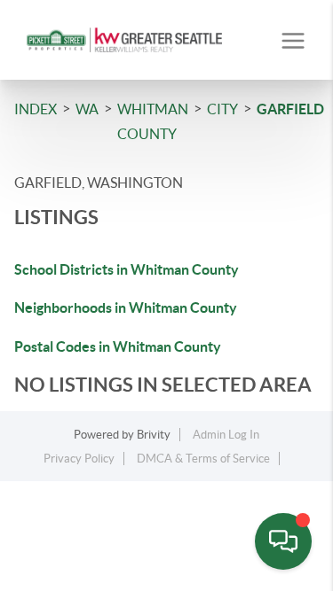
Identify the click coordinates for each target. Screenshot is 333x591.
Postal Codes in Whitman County (117, 346)
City (222, 109)
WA (87, 109)
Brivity (153, 434)
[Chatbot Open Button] (283, 541)
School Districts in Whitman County (126, 269)
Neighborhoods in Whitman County (125, 307)
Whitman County (152, 121)
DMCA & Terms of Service (203, 458)
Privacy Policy (79, 458)
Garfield (290, 109)
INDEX (35, 109)
